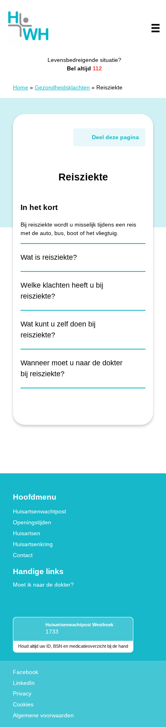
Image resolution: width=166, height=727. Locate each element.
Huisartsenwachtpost (39, 511)
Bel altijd (84, 68)
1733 (52, 631)
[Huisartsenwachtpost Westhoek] (28, 26)
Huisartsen (26, 533)
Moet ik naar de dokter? (43, 584)
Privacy (22, 693)
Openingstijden (32, 522)
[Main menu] (155, 28)
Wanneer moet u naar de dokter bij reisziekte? (71, 368)
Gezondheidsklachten (62, 87)
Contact (23, 555)
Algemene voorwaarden (43, 715)
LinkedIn (24, 683)
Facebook (25, 672)
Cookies (23, 704)
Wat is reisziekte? (49, 257)
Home (20, 87)
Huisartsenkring (33, 544)
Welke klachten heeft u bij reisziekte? (62, 290)
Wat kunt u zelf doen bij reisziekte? (58, 329)
